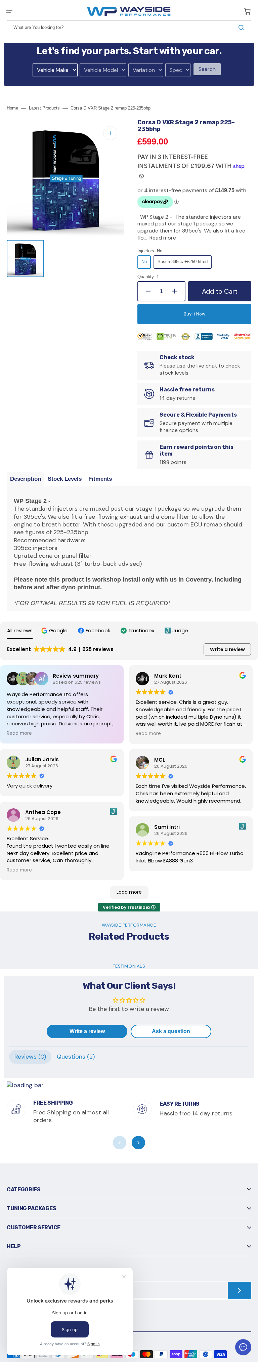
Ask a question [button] (171, 1031)
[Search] (242, 27)
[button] (9, 11)
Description (25, 479)
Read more (162, 237)
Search (207, 69)
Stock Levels (65, 479)
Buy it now (194, 314)
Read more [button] (19, 733)
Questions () (76, 1057)
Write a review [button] (227, 649)
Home (12, 108)
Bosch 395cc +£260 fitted (183, 263)
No (146, 263)
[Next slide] (138, 1142)
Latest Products (44, 108)
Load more (129, 892)
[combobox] (129, 27)
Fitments (100, 479)
